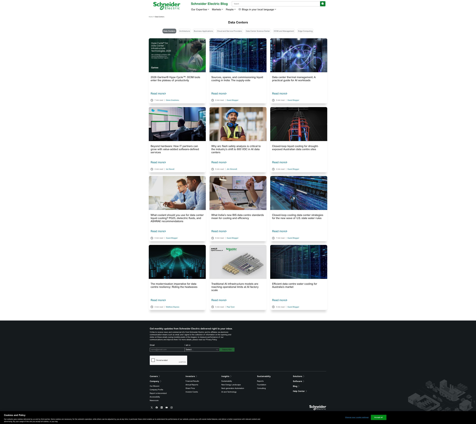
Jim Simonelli (232, 169)
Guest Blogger (232, 100)
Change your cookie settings (357, 417)
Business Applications (203, 31)
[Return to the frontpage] (166, 6)
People (230, 9)
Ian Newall (170, 169)
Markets (216, 9)
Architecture (184, 31)
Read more (157, 93)
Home (151, 17)
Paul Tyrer (231, 307)
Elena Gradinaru (172, 100)
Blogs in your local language (258, 9)
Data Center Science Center (258, 31)
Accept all (378, 417)
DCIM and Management (284, 31)
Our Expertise (199, 9)
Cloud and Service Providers (229, 31)
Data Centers (169, 31)
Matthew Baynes (172, 307)
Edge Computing (305, 31)
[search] (322, 3)
